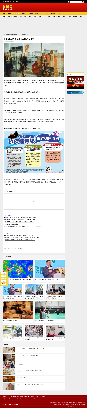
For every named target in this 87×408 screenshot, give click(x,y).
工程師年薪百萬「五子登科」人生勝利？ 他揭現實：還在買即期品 (34, 297)
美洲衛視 (35, 398)
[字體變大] (3, 276)
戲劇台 (17, 398)
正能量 (69, 16)
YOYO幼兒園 (40, 398)
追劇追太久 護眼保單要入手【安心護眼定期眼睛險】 (55, 338)
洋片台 (28, 398)
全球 (30, 16)
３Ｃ (54, 16)
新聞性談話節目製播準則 (33, 396)
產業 (21, 16)
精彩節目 (53, 13)
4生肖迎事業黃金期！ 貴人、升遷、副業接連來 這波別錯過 (55, 297)
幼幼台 (21, 398)
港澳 (14, 248)
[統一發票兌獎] (75, 93)
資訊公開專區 (42, 396)
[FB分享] (3, 273)
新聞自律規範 (24, 396)
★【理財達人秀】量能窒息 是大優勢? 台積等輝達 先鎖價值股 (21, 92)
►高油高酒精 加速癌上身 (11, 224)
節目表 (4, 396)
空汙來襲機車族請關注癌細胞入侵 (11, 338)
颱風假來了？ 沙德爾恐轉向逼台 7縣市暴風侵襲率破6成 (17, 279)
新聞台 (10, 398)
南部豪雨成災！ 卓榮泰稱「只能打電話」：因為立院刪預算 (22, 237)
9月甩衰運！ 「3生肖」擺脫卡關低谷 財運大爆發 (34, 338)
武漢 (8, 248)
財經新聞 (10, 13)
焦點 (9, 16)
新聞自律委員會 (16, 396)
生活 (59, 16)
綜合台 (14, 398)
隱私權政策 (83, 402)
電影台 (24, 398)
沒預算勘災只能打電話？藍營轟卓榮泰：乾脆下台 (47, 279)
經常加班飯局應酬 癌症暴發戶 (10, 320)
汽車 (45, 16)
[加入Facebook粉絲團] (3, 281)
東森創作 (45, 398)
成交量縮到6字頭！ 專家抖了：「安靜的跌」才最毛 (20, 240)
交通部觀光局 (35, 128)
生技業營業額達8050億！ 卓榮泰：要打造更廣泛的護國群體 (12, 297)
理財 (49, 16)
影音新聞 (15, 16)
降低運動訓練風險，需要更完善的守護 (44, 320)
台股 (35, 16)
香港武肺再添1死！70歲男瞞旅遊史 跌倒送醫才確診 (20, 219)
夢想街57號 (38, 13)
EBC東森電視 (6, 1)
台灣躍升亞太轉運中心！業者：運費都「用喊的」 (19, 221)
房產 (40, 16)
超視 (31, 398)
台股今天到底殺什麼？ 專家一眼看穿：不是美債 (19, 235)
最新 (4, 16)
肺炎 (11, 248)
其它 (81, 16)
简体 (17, 1)
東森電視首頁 (5, 398)
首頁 (4, 13)
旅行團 (18, 248)
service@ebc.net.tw (82, 404)
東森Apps (12, 1)
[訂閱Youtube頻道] (3, 284)
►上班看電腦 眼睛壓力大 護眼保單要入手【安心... (18, 226)
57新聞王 (24, 13)
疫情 (21, 248)
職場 (64, 16)
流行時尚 (75, 16)
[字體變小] (3, 279)
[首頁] (7, 7)
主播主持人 (9, 396)
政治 (25, 16)
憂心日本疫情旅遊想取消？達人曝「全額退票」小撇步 (20, 217)
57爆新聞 (31, 13)
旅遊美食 (59, 13)
